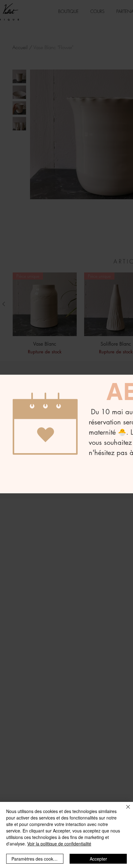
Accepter (98, 859)
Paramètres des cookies (35, 859)
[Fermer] (124, 810)
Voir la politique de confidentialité (59, 844)
